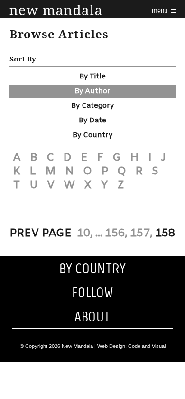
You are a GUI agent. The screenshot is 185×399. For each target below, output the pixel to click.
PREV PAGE (40, 233)
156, (116, 233)
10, (85, 233)
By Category (92, 106)
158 (165, 233)
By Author (92, 91)
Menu (160, 11)
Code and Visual (147, 346)
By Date (92, 120)
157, (141, 233)
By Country (92, 135)
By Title (92, 76)
